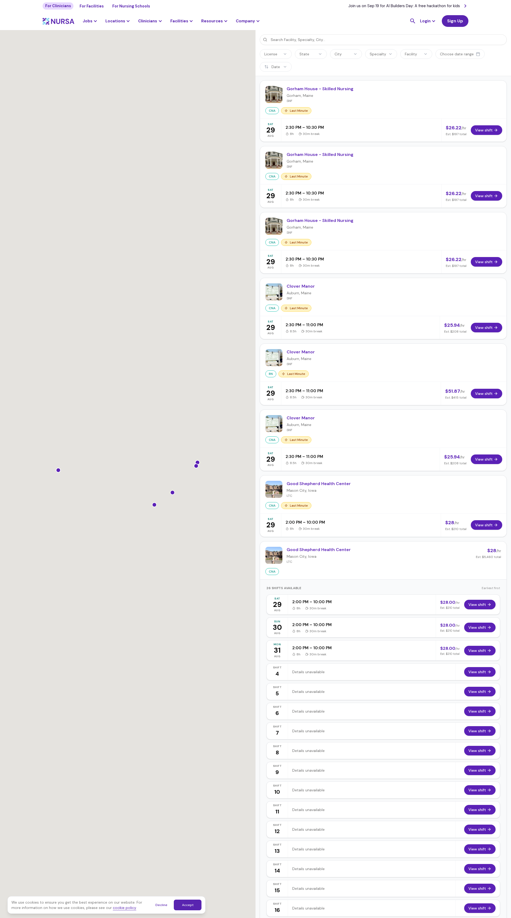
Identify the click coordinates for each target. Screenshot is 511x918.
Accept (187, 905)
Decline (161, 905)
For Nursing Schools (131, 6)
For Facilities (92, 6)
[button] (117, 21)
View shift (477, 604)
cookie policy (124, 907)
